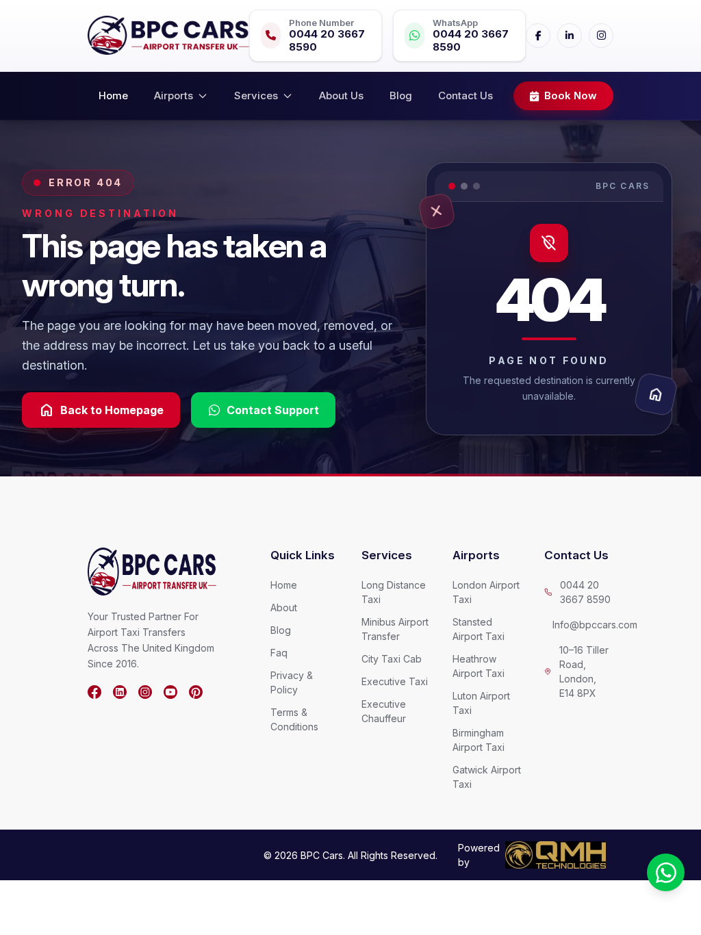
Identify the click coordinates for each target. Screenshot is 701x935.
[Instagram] (601, 35)
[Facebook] (538, 35)
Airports (173, 95)
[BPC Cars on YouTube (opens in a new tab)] (170, 692)
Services (256, 95)
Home (113, 95)
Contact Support (273, 410)
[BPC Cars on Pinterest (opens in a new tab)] (196, 692)
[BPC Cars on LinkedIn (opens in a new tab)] (120, 692)
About (283, 607)
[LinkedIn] (569, 35)
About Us (341, 95)
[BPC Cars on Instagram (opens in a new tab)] (145, 692)
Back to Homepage (101, 410)
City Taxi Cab (391, 659)
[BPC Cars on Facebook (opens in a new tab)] (94, 692)
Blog (401, 95)
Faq (279, 652)
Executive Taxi (394, 681)
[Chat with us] (666, 872)
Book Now (570, 95)
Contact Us (465, 95)
